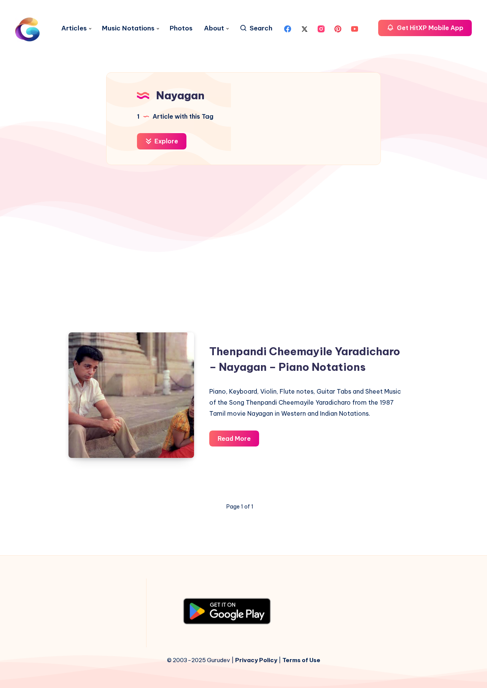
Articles (74, 28)
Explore (165, 141)
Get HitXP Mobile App (429, 28)
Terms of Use (301, 660)
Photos (181, 28)
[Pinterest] (338, 28)
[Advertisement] (243, 245)
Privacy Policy (256, 660)
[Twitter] (304, 28)
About (214, 28)
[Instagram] (321, 28)
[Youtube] (354, 28)
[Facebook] (287, 28)
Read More (238, 440)
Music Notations (128, 28)
